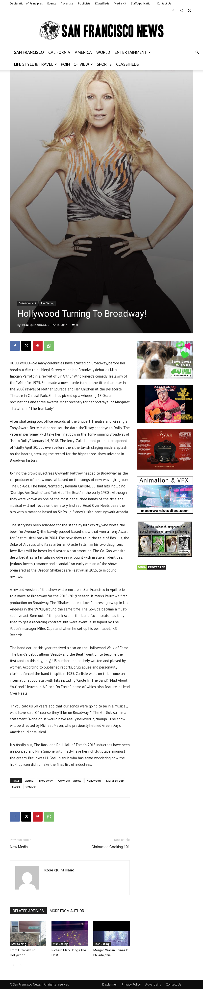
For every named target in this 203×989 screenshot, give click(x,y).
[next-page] (21, 965)
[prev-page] (13, 965)
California (59, 52)
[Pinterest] (38, 346)
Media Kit (120, 3)
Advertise (67, 3)
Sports (104, 64)
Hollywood (94, 780)
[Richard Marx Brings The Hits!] (69, 933)
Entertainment (131, 52)
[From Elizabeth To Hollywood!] (28, 933)
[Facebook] (173, 10)
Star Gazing (47, 303)
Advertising (153, 984)
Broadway (46, 780)
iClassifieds (102, 3)
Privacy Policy (131, 984)
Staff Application (141, 3)
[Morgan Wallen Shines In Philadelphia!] (111, 933)
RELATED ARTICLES (28, 911)
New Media (19, 847)
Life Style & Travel (33, 64)
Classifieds (127, 64)
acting (29, 780)
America (83, 52)
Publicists (84, 3)
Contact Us (164, 3)
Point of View (75, 64)
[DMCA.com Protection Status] (152, 569)
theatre (30, 786)
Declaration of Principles (26, 3)
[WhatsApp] (49, 346)
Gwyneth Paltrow (69, 780)
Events (51, 3)
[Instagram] (181, 10)
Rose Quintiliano (34, 325)
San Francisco (29, 52)
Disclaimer (109, 984)
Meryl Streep (115, 780)
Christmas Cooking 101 (111, 847)
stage (16, 786)
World (103, 52)
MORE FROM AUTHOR (67, 911)
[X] (189, 10)
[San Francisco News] (101, 30)
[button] (197, 52)
